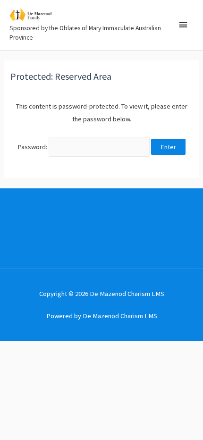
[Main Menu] (183, 25)
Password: (33, 147)
